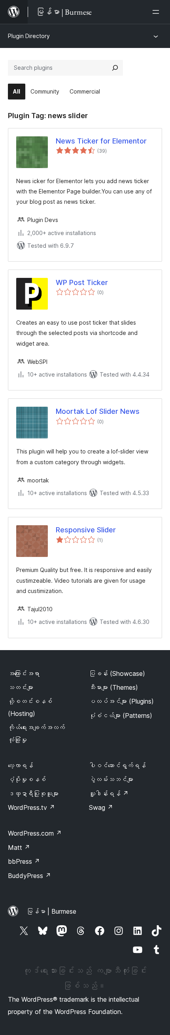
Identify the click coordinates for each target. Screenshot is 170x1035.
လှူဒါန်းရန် (108, 794)
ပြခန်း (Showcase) (117, 673)
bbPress (24, 861)
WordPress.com (35, 833)
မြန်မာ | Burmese (51, 911)
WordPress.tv (31, 807)
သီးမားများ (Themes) (113, 687)
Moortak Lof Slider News (98, 411)
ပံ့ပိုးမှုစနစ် (27, 779)
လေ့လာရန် (20, 765)
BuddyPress (29, 876)
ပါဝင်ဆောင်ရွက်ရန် (117, 765)
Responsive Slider (86, 530)
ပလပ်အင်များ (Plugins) (121, 701)
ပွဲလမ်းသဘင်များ (111, 779)
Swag (101, 807)
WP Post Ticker (82, 282)
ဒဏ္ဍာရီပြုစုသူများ (33, 794)
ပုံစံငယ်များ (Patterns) (120, 715)
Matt (19, 847)
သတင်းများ (20, 687)
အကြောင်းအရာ (24, 673)
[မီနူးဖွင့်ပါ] (157, 12)
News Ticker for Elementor (101, 141)
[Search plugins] (115, 68)
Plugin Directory (29, 36)
